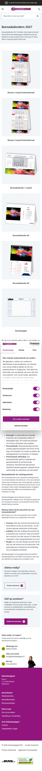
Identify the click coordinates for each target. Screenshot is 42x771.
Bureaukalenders (8, 703)
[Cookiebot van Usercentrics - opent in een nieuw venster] (29, 343)
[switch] (36, 395)
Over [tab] (34, 350)
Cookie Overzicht (31, 745)
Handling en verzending (11, 716)
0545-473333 (11, 649)
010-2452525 (11, 664)
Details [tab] (21, 350)
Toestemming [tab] (8, 350)
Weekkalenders (8, 696)
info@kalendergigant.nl (15, 656)
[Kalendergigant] (21, 9)
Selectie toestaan (21, 426)
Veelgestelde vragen (9, 729)
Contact (5, 725)
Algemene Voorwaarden (27, 750)
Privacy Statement (9, 750)
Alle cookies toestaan (21, 419)
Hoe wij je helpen (8, 712)
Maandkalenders (8, 700)
